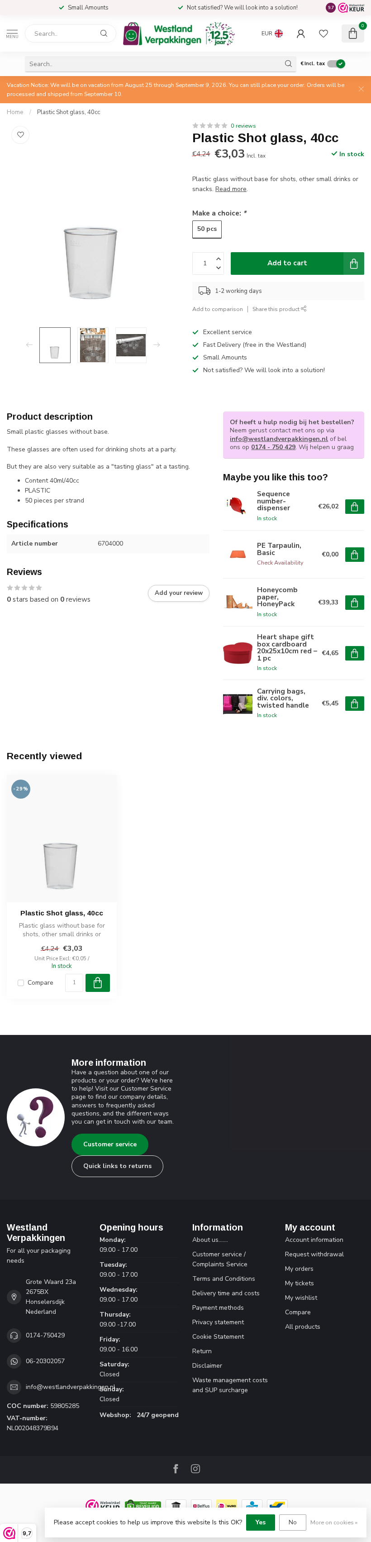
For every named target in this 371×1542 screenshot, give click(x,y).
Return (202, 1351)
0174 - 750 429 (273, 447)
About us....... (210, 1240)
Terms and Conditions (223, 1278)
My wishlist (301, 1297)
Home (15, 112)
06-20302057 (45, 1361)
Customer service (110, 1144)
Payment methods (218, 1307)
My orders (299, 1268)
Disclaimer (207, 1365)
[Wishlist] (323, 33)
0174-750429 (45, 1335)
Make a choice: (219, 213)
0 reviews (243, 125)
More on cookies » (333, 1522)
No (293, 1522)
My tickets (299, 1283)
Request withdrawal (314, 1254)
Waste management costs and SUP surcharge (230, 1385)
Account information (314, 1240)
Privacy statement (218, 1322)
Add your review (179, 593)
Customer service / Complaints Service (219, 1259)
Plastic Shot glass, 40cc (68, 112)
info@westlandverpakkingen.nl (279, 439)
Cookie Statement (218, 1336)
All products (302, 1326)
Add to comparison (217, 309)
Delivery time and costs (226, 1293)
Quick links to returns (117, 1166)
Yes (261, 1522)
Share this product (276, 309)
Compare (40, 982)
